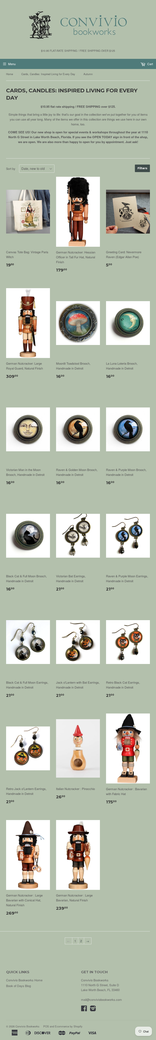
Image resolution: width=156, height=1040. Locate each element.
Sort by (10, 169)
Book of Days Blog (18, 986)
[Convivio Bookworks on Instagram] (93, 1009)
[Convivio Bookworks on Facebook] (84, 1009)
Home (9, 74)
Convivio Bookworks (27, 1026)
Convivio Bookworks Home (24, 980)
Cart (149, 64)
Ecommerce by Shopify (68, 1026)
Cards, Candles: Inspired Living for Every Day (48, 74)
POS (46, 1026)
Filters (142, 168)
